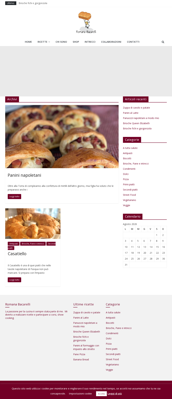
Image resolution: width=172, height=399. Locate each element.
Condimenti (129, 168)
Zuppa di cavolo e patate (136, 107)
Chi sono (61, 41)
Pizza (126, 179)
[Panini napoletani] (62, 107)
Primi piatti (129, 184)
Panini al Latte (130, 112)
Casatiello (17, 253)
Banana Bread (81, 359)
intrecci (90, 41)
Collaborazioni (111, 41)
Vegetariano (129, 200)
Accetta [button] (101, 393)
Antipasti (13, 243)
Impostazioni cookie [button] (80, 393)
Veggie (126, 205)
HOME (28, 41)
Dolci (125, 174)
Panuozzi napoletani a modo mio (141, 118)
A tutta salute (130, 148)
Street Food (129, 194)
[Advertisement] (86, 71)
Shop (76, 41)
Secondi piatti (130, 189)
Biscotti (127, 158)
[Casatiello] (32, 210)
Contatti (133, 41)
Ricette (42, 41)
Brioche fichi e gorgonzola (137, 128)
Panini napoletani (24, 175)
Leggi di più (115, 393)
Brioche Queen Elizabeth (136, 123)
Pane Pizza (79, 354)
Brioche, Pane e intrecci (33, 243)
